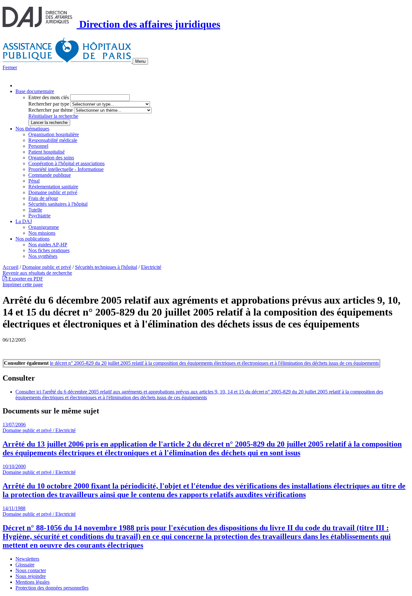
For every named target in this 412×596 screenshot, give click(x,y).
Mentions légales (32, 582)
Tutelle (35, 210)
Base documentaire (34, 91)
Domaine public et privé (52, 192)
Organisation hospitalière (53, 134)
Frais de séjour (43, 198)
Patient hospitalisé (46, 152)
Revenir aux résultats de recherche (37, 273)
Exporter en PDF (25, 278)
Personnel (38, 146)
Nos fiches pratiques (49, 250)
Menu (140, 61)
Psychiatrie (39, 215)
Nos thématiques (32, 128)
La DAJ (23, 221)
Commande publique (49, 175)
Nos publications (32, 238)
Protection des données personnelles (52, 588)
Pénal (34, 181)
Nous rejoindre (30, 576)
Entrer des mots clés (48, 97)
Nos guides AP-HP (47, 244)
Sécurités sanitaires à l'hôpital (58, 204)
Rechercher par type (48, 104)
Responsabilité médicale (52, 140)
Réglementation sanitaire (53, 186)
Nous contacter (30, 570)
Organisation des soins (51, 157)
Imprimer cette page (23, 284)
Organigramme (43, 227)
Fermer (10, 67)
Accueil (10, 267)
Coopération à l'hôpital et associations (66, 163)
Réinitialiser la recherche (53, 116)
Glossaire (24, 564)
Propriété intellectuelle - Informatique (66, 169)
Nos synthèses (42, 256)
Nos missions (41, 233)
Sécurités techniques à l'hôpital (106, 267)
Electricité (151, 267)
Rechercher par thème (50, 110)
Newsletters (27, 559)
